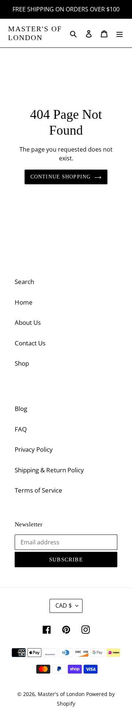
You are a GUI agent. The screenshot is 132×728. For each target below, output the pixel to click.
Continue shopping (60, 177)
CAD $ (63, 605)
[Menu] (119, 33)
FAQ (21, 429)
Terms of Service (38, 490)
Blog (21, 408)
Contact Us (30, 343)
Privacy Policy (34, 449)
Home (24, 302)
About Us (28, 322)
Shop (22, 363)
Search (24, 281)
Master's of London (35, 33)
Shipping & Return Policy (49, 470)
